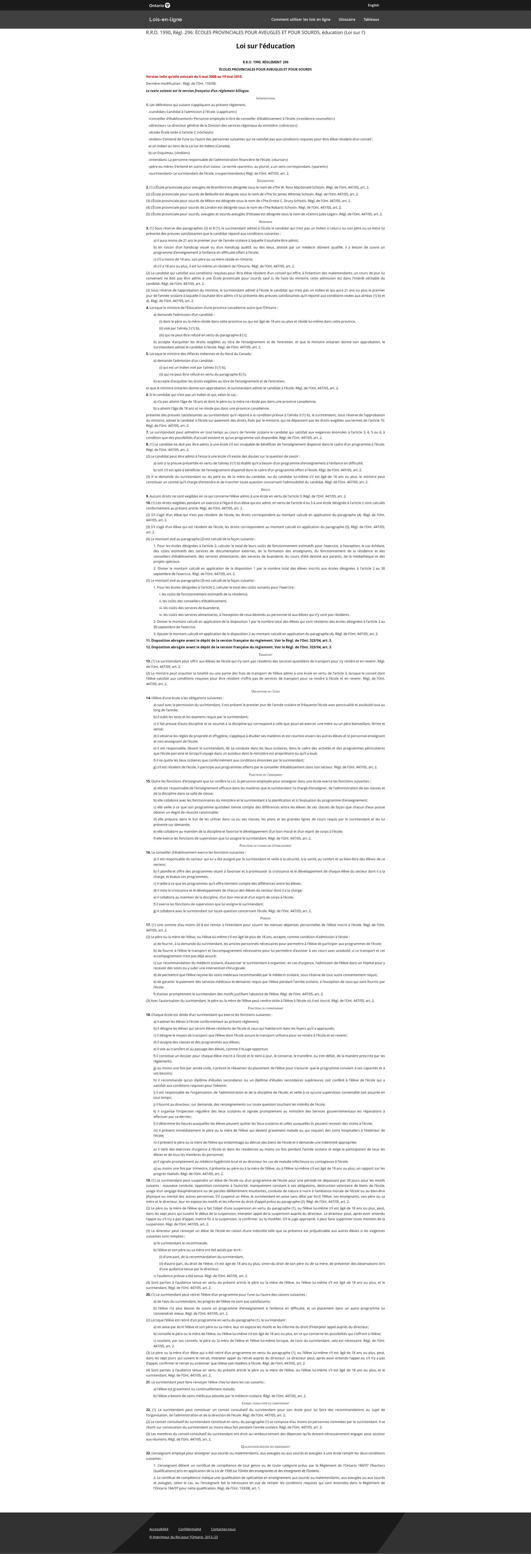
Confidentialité (189, 1529)
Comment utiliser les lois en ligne (300, 19)
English (373, 5)
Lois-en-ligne (165, 19)
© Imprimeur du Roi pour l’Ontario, (183, 1537)
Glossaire (347, 19)
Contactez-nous (223, 1529)
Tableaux (371, 19)
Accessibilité (158, 1529)
